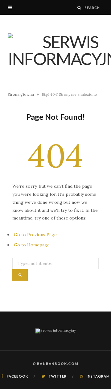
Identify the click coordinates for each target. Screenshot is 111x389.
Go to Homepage (32, 245)
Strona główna (21, 94)
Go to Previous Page (35, 234)
